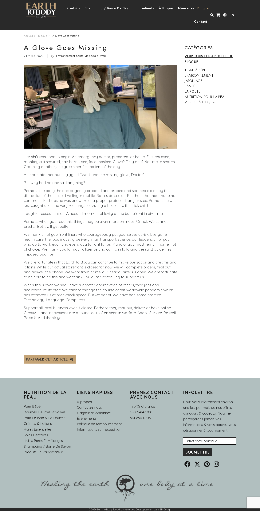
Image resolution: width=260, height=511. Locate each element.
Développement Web (147, 509)
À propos (84, 402)
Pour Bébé (32, 406)
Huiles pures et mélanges (43, 441)
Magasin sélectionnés (94, 413)
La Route (192, 91)
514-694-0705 (140, 418)
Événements (87, 418)
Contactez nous (89, 407)
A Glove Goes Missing (66, 35)
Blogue (42, 35)
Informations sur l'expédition (99, 429)
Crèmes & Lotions (38, 423)
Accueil (28, 35)
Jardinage (193, 80)
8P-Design (165, 509)
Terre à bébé (195, 70)
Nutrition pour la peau (206, 96)
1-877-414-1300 (141, 412)
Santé (79, 56)
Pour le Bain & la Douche (44, 418)
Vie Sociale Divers (96, 56)
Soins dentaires (36, 435)
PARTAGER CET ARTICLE (47, 359)
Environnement (65, 56)
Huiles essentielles (37, 429)
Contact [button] (200, 21)
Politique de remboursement (99, 424)
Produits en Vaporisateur (43, 452)
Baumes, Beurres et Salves (44, 412)
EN (232, 15)
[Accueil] (42, 10)
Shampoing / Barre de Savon (47, 446)
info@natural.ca (142, 406)
